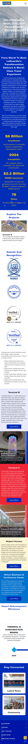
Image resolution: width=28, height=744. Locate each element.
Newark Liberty (5, 735)
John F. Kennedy (6, 731)
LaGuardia (4, 727)
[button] (25, 737)
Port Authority (5, 723)
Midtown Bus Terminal (8, 738)
